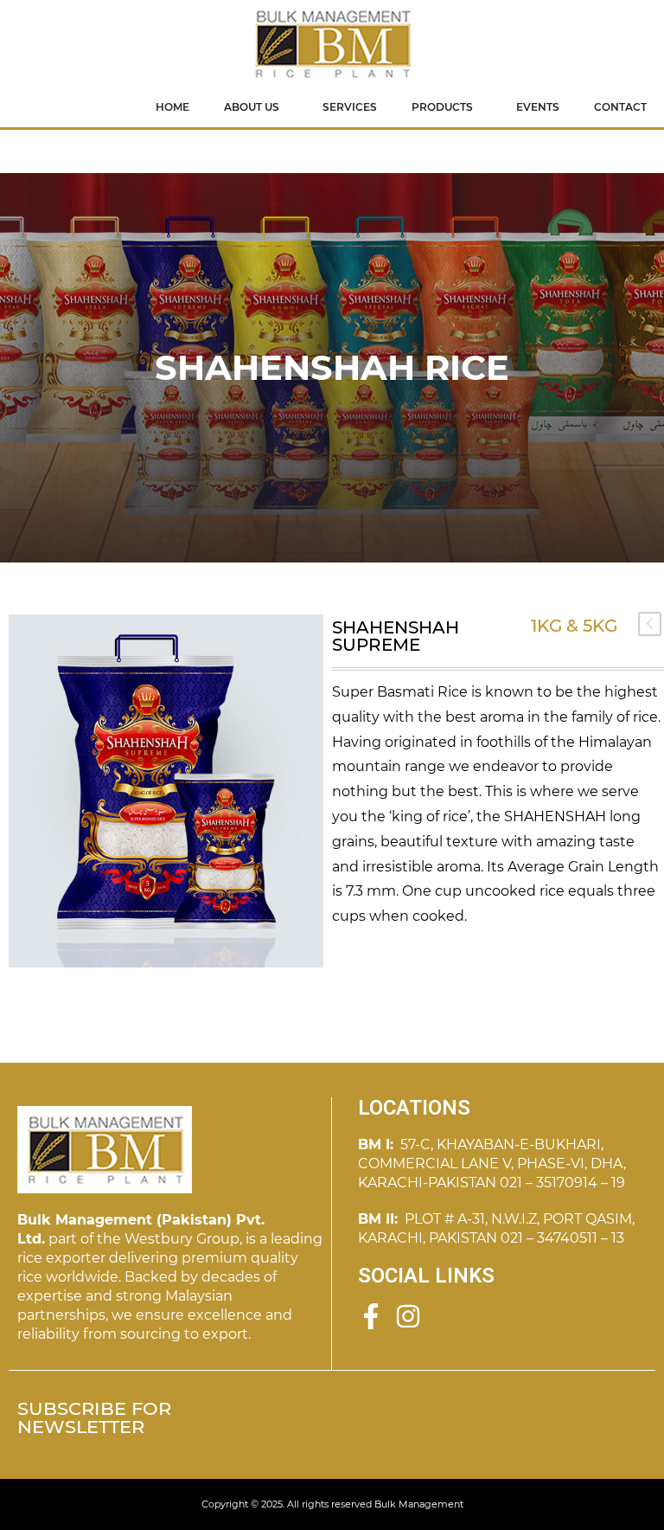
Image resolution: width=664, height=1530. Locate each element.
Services (349, 106)
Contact (620, 106)
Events (537, 106)
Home (172, 106)
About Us (251, 106)
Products (442, 106)
